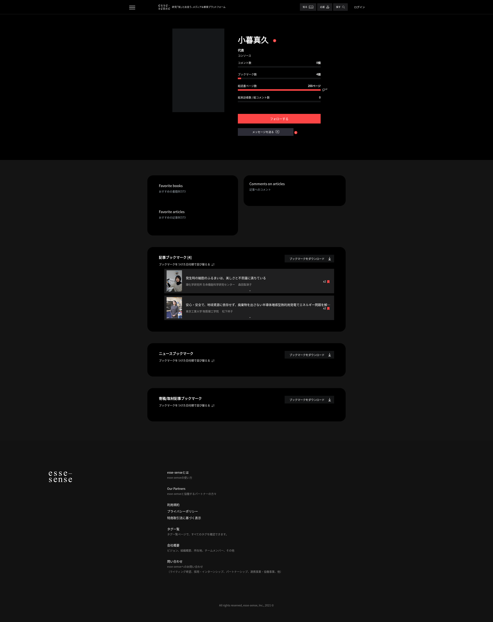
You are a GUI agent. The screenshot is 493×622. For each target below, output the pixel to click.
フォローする (279, 118)
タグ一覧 (173, 529)
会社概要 (173, 545)
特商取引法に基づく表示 (184, 517)
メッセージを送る (263, 132)
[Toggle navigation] (132, 7)
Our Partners (176, 488)
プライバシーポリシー (182, 511)
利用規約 (173, 504)
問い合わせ (175, 561)
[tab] (249, 281)
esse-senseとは (178, 472)
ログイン (359, 7)
